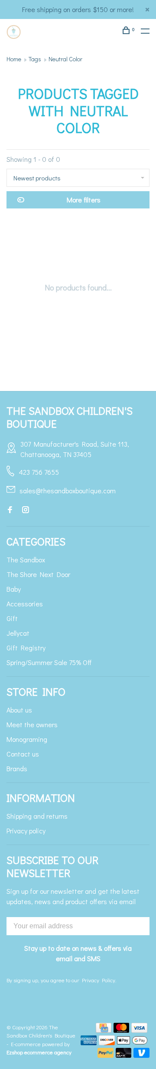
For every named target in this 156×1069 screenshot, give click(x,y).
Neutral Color (65, 59)
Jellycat (17, 632)
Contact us (22, 753)
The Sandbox (25, 559)
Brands (16, 768)
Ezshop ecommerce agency (39, 1052)
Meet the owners (32, 724)
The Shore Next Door (38, 574)
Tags (35, 59)
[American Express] (89, 1042)
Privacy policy (26, 830)
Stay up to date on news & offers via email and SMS (78, 953)
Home (13, 59)
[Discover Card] (107, 1042)
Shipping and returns (37, 815)
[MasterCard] (122, 1029)
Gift (12, 618)
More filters (84, 199)
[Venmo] (141, 1055)
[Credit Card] (103, 1029)
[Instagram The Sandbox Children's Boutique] (25, 509)
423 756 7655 (39, 471)
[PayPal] (106, 1055)
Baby (13, 588)
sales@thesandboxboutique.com (68, 490)
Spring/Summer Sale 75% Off (49, 662)
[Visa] (139, 1029)
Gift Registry (26, 647)
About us (19, 709)
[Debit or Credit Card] (124, 1055)
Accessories (24, 603)
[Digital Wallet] (132, 1042)
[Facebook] (9, 509)
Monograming (26, 739)
